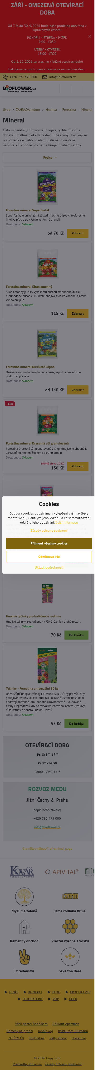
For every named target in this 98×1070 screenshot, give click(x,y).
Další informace (66, 522)
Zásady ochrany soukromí (49, 530)
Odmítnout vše (49, 557)
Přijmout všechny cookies (49, 543)
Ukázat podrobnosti (49, 567)
